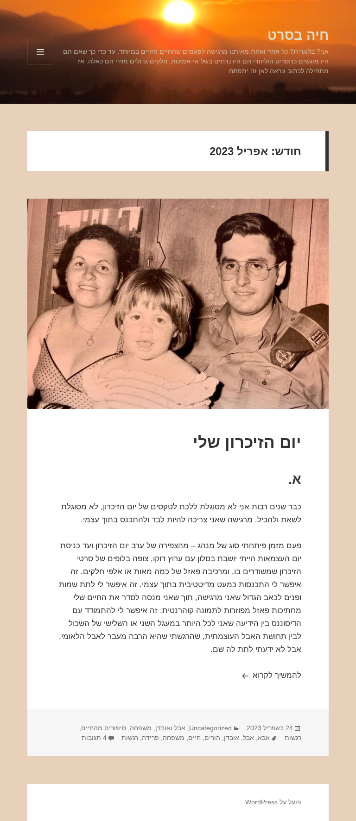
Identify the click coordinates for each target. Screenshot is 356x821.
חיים (194, 737)
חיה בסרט (298, 35)
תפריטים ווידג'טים (40, 64)
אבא (264, 737)
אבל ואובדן (170, 728)
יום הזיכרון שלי (247, 442)
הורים (212, 737)
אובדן (231, 737)
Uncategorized (210, 728)
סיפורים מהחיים (103, 728)
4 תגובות (94, 737)
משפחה (141, 728)
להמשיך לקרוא (270, 675)
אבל (248, 737)
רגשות (293, 737)
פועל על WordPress (273, 802)
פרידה (150, 737)
